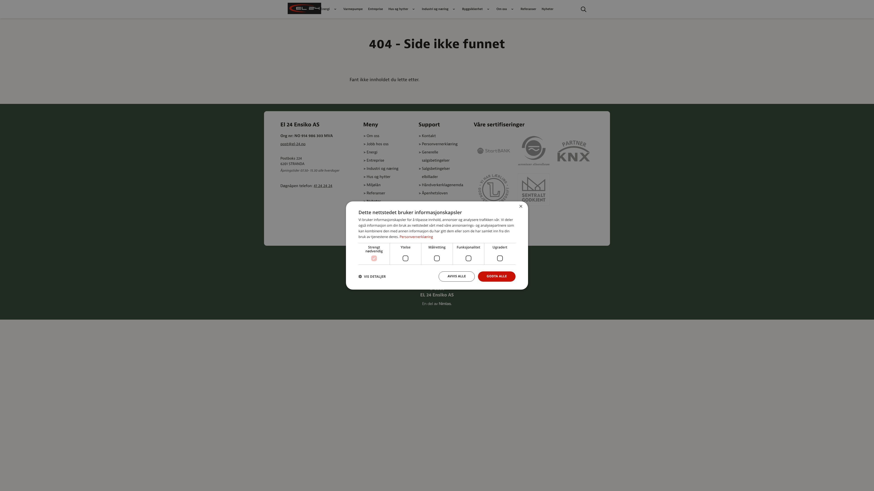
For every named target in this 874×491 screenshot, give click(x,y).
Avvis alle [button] (456, 276)
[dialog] (437, 245)
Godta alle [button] (497, 276)
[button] (372, 276)
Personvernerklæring (416, 237)
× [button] (520, 206)
